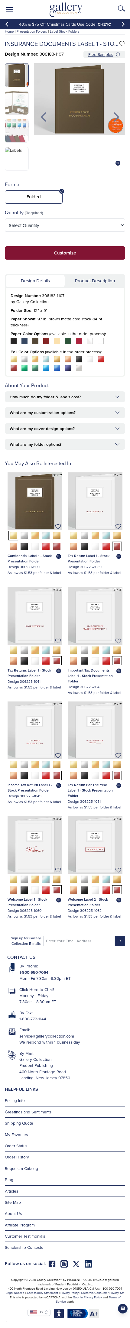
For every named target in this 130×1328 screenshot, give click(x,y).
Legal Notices (15, 1293)
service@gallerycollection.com (46, 1036)
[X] (79, 1263)
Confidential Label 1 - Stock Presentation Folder (30, 558)
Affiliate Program (20, 1225)
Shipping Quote (19, 1123)
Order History (17, 1157)
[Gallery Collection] (66, 9)
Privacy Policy (69, 1293)
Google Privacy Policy (87, 1297)
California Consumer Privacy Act (102, 1293)
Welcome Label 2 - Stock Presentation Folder (88, 902)
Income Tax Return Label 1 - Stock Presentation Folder (30, 787)
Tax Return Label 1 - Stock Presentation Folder (88, 558)
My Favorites (16, 1134)
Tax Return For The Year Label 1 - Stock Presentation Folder (90, 790)
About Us (13, 1213)
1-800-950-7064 (33, 972)
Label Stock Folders (64, 31)
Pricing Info (15, 1100)
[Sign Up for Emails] (120, 941)
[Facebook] (54, 1263)
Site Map (13, 1202)
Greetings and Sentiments (28, 1112)
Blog (9, 1179)
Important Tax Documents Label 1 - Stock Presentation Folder (90, 676)
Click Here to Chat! (36, 989)
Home (9, 31)
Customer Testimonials (25, 1236)
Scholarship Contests (24, 1247)
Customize (65, 253)
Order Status (16, 1145)
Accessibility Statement (42, 1293)
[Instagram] (66, 1263)
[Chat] (123, 1308)
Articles (11, 1191)
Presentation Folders (32, 31)
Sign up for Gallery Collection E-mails (26, 940)
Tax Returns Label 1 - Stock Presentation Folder (29, 673)
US (40, 1312)
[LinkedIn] (88, 1263)
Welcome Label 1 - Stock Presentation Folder (27, 902)
